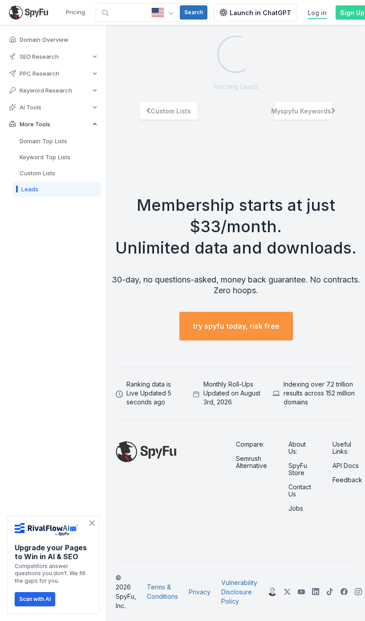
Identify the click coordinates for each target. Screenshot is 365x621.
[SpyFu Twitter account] (287, 592)
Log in (317, 12)
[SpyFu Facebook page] (344, 592)
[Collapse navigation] (113, 323)
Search (193, 12)
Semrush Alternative (251, 462)
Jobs (295, 508)
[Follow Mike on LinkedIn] (272, 591)
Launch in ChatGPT (260, 12)
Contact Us (299, 491)
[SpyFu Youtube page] (301, 592)
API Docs (346, 465)
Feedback (347, 480)
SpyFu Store (297, 469)
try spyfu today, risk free (236, 326)
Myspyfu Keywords (302, 111)
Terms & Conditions (162, 591)
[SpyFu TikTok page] (316, 592)
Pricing (75, 12)
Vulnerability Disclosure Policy (239, 592)
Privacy (200, 592)
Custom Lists (170, 111)
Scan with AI (35, 599)
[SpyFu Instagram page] (358, 592)
